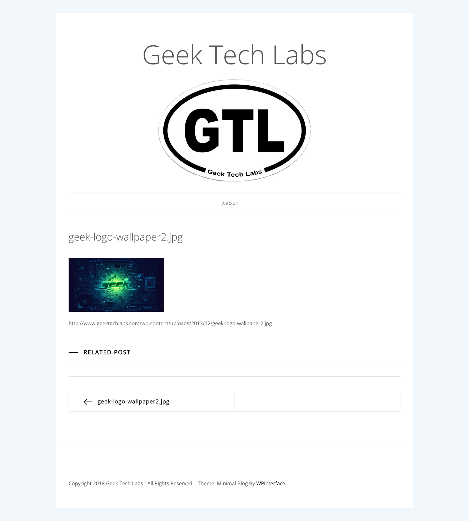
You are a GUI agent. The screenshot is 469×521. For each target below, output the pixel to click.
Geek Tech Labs (234, 54)
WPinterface (270, 483)
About (230, 203)
